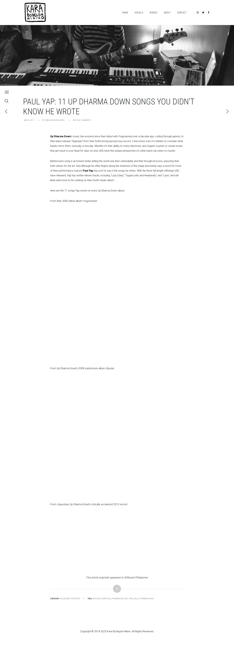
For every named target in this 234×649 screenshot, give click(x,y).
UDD (135, 598)
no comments (84, 120)
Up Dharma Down (146, 598)
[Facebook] (208, 12)
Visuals (139, 12)
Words (153, 12)
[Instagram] (197, 12)
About (167, 12)
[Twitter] (203, 12)
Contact (182, 12)
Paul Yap (128, 598)
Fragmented (117, 598)
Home (125, 12)
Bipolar (96, 598)
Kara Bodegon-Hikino (55, 120)
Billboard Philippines (70, 598)
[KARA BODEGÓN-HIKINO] (35, 12)
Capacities (106, 598)
